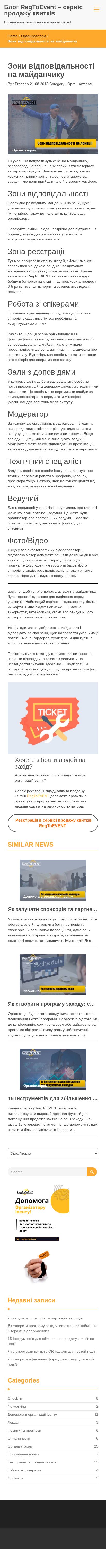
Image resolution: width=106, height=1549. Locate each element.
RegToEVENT (38, 796)
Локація (14, 1422)
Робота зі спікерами (24, 1470)
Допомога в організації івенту (32, 1414)
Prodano (21, 84)
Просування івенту (23, 1454)
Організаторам (33, 36)
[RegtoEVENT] (38, 1236)
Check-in (15, 1398)
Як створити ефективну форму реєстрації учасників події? (51, 1361)
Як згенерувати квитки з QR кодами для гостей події (51, 1351)
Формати (15, 1478)
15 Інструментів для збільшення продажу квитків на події (53, 1098)
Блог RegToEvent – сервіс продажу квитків (43, 10)
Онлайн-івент (19, 1438)
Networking (17, 1406)
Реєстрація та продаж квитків (32, 1462)
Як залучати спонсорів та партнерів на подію (53, 909)
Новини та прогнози (24, 1430)
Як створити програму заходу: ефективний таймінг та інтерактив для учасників (53, 1004)
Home (12, 36)
